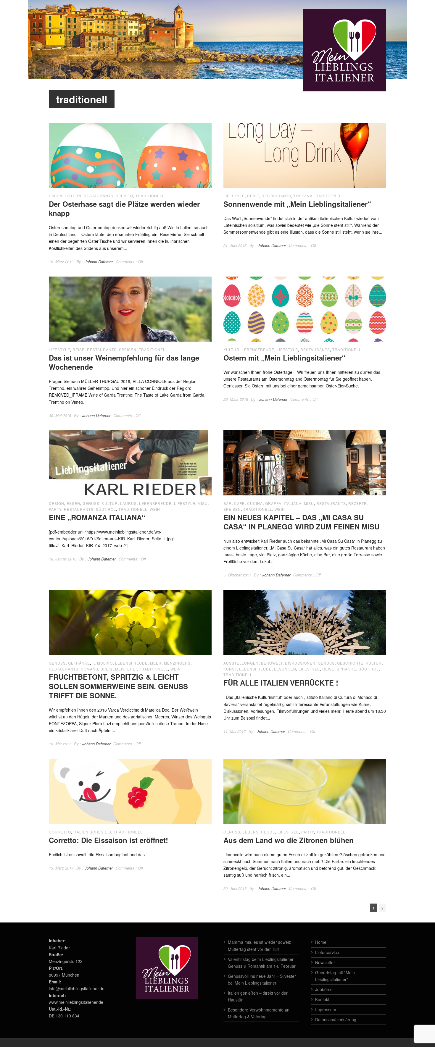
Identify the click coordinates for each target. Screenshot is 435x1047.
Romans (89, 668)
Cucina (255, 503)
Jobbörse (324, 989)
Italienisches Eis (92, 831)
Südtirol (106, 509)
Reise (253, 195)
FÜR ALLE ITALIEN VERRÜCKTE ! (280, 683)
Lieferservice (327, 952)
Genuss (91, 503)
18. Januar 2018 (62, 559)
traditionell (150, 195)
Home (320, 942)
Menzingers (177, 662)
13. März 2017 (61, 868)
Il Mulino (102, 662)
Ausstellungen (241, 662)
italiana (293, 503)
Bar (227, 503)
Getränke (79, 662)
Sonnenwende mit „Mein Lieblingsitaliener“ (297, 204)
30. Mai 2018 (60, 415)
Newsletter (325, 962)
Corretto (60, 831)
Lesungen (285, 668)
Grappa (273, 503)
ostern (73, 195)
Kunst (230, 668)
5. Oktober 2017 (237, 575)
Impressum (325, 1009)
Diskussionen (300, 662)
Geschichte (350, 662)
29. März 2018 (235, 399)
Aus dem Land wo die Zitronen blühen (288, 840)
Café (239, 503)
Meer (156, 662)
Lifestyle (234, 195)
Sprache (346, 668)
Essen (55, 195)
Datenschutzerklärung (335, 1019)
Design (56, 503)
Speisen (124, 195)
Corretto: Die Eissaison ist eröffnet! (108, 840)
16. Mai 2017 (60, 744)
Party (55, 509)
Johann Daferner (99, 261)
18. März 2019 (61, 261)
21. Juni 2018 (234, 245)
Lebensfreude (258, 349)
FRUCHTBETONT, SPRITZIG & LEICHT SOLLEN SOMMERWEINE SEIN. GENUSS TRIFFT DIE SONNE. (118, 686)
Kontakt (322, 999)
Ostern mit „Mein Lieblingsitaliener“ (284, 358)
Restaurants (98, 195)
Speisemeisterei (119, 668)
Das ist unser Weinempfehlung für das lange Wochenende (124, 362)
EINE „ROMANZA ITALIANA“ (97, 517)
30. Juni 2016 (234, 888)
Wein (155, 509)
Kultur (231, 349)
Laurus (128, 503)
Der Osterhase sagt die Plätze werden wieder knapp (124, 208)
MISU (203, 503)
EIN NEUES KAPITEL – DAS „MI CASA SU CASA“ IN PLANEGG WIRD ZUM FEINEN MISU (301, 521)
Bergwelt (272, 662)
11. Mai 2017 (234, 731)
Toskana (303, 195)
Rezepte (357, 503)
